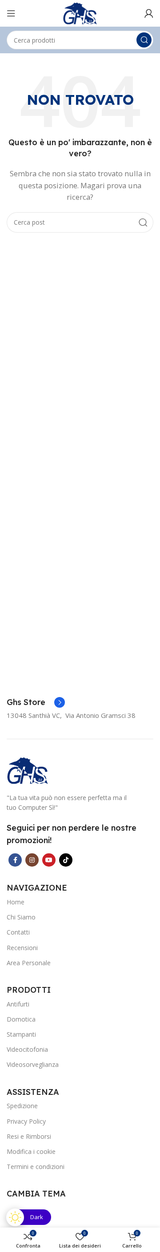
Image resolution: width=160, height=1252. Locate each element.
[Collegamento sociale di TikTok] (65, 860)
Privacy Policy (26, 1121)
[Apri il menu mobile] (11, 13)
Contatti (18, 932)
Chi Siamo (21, 917)
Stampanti (21, 1034)
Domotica (21, 1019)
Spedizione (22, 1105)
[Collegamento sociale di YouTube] (49, 860)
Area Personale (29, 963)
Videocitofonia (27, 1049)
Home (15, 902)
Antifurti (18, 1004)
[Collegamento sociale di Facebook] (15, 860)
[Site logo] (79, 12)
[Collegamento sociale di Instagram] (32, 860)
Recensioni (22, 947)
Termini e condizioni (35, 1166)
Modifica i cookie (31, 1151)
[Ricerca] (144, 40)
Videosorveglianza (33, 1064)
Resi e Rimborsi (29, 1136)
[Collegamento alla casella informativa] (36, 702)
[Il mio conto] (149, 13)
